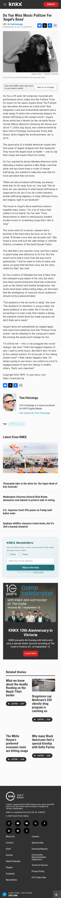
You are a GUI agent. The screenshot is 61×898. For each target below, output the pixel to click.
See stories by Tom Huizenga (34, 413)
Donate (51, 4)
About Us (10, 836)
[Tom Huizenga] (9, 402)
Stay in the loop (30, 567)
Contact (9, 843)
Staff (8, 849)
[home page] (15, 5)
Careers (35, 836)
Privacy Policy (38, 572)
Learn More (31, 653)
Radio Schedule (13, 861)
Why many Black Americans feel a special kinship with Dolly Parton (43, 741)
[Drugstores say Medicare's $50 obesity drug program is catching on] (43, 685)
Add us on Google (45, 87)
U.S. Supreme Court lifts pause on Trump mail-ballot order (28, 512)
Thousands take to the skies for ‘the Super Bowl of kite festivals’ (30, 485)
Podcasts (10, 874)
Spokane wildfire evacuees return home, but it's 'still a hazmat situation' (28, 525)
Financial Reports (40, 849)
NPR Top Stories (17, 424)
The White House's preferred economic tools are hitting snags (17, 743)
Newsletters (11, 880)
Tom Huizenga (17, 24)
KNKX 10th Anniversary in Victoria (30, 632)
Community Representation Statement (39, 857)
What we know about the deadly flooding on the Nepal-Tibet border (17, 688)
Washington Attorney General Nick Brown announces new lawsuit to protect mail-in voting (29, 498)
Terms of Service (40, 865)
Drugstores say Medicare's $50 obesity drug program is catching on (42, 703)
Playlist (9, 867)
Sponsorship (37, 843)
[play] (4, 894)
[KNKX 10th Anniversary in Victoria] (30, 603)
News (25, 554)
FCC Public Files (39, 877)
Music (13, 554)
